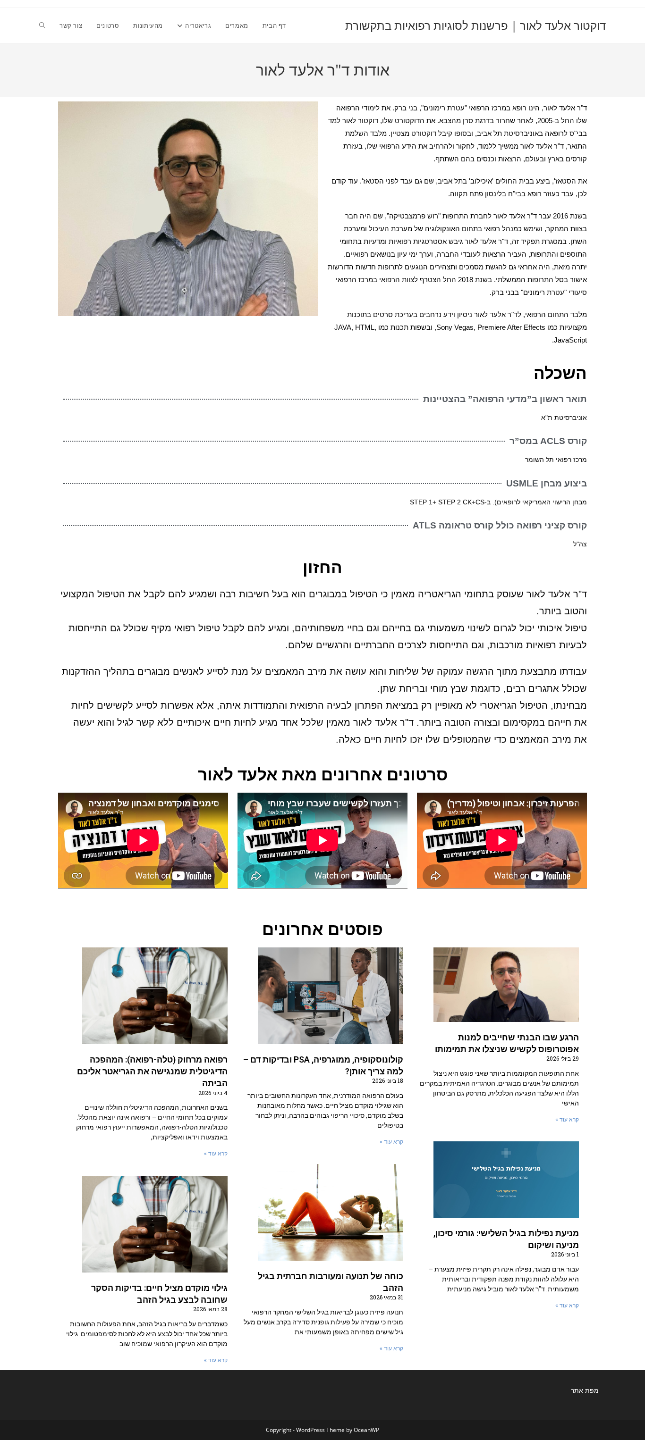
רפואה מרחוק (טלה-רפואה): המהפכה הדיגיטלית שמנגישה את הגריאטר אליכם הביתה (152, 1071)
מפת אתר (585, 1390)
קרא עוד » (567, 1119)
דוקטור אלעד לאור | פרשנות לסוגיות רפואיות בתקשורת (475, 25)
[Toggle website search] (42, 25)
